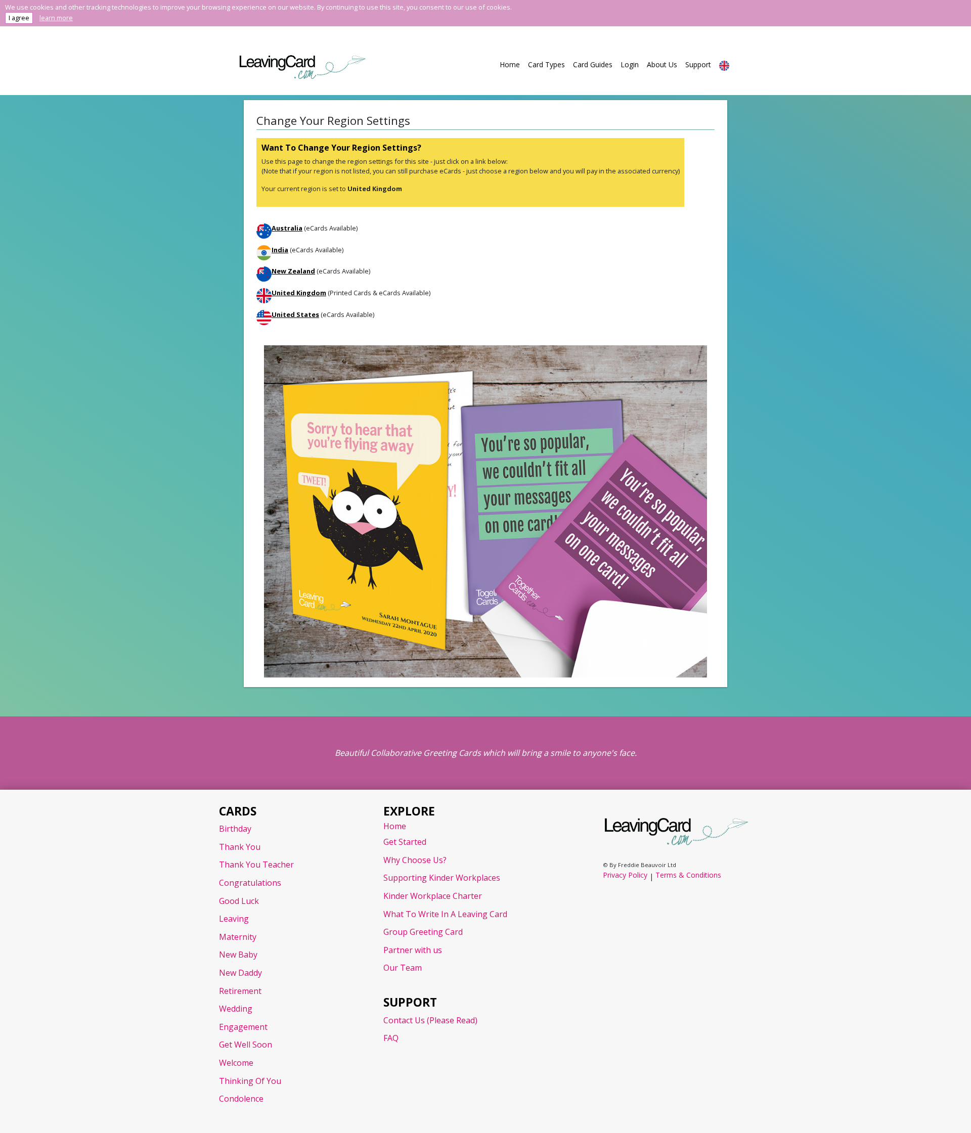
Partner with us (412, 950)
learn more (56, 17)
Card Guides (592, 64)
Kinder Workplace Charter (432, 895)
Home (510, 64)
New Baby (238, 954)
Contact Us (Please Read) (430, 1020)
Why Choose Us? (415, 860)
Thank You (239, 846)
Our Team (402, 967)
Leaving (234, 918)
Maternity (237, 936)
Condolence (241, 1098)
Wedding (235, 1008)
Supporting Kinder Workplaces (441, 877)
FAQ (391, 1038)
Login (630, 64)
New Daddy (240, 972)
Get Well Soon (245, 1044)
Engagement (243, 1026)
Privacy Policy (625, 875)
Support (698, 64)
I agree (19, 17)
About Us (662, 64)
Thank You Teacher (256, 864)
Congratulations (250, 882)
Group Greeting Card (423, 931)
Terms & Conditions (688, 875)
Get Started (404, 841)
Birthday (235, 828)
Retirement (240, 990)
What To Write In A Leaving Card (445, 914)
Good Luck (239, 901)
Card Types (546, 64)
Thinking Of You (250, 1080)
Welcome (236, 1062)
